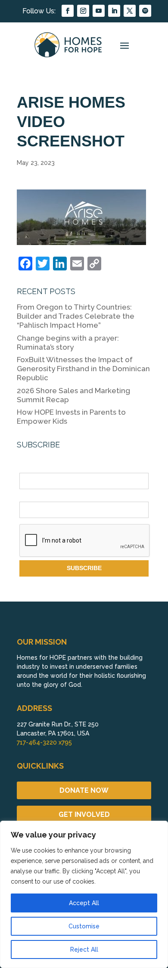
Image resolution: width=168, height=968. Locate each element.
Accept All (84, 903)
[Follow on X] (130, 11)
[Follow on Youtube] (99, 11)
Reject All (84, 949)
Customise (84, 926)
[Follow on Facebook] (68, 11)
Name (27, 468)
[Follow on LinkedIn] (114, 11)
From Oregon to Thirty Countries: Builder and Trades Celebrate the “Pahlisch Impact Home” (75, 316)
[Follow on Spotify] (145, 11)
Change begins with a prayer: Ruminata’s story (68, 342)
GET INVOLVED (84, 814)
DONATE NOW (84, 790)
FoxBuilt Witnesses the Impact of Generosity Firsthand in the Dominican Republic (83, 368)
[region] (84, 894)
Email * (29, 496)
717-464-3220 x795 (44, 742)
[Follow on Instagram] (83, 11)
